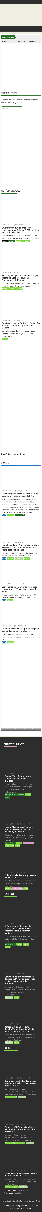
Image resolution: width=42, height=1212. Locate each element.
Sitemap (26, 1190)
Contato (7, 1190)
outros (18, 846)
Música (7, 797)
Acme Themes (26, 1208)
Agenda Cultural (10, 794)
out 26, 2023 (10, 824)
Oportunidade (20, 515)
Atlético (4, 241)
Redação (17, 320)
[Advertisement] (21, 65)
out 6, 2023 (7, 626)
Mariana (19, 289)
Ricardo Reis (18, 542)
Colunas (7, 889)
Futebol (26, 241)
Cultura (28, 794)
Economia (11, 515)
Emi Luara (19, 773)
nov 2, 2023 (10, 773)
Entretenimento (28, 843)
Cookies (18, 1193)
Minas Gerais (10, 846)
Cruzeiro (11, 241)
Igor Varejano (18, 225)
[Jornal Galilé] (3, 28)
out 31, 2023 (7, 491)
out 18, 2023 (7, 584)
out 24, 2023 (10, 1124)
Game (26, 889)
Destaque (19, 241)
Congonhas (20, 794)
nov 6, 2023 (7, 225)
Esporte (10, 600)
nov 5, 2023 (7, 272)
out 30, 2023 (10, 1024)
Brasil (4, 515)
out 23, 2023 (10, 872)
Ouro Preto (19, 558)
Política (26, 558)
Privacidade (8, 1193)
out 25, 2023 (7, 542)
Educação (11, 558)
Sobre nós (16, 1190)
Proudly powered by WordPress (17, 1205)
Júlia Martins (21, 1024)
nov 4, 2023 (7, 320)
